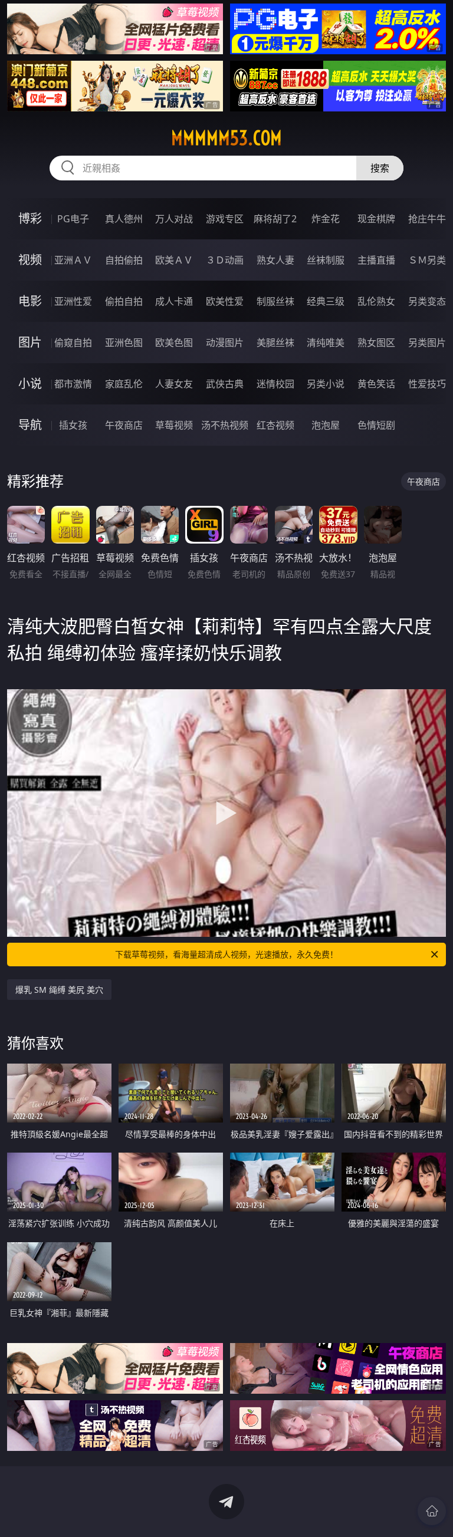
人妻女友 (174, 383)
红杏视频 (275, 425)
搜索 (379, 168)
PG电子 (73, 218)
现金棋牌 (376, 218)
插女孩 (73, 425)
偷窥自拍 (73, 342)
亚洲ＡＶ (73, 260)
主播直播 (376, 260)
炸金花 (325, 218)
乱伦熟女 (376, 301)
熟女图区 (376, 342)
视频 (30, 260)
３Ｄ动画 (225, 260)
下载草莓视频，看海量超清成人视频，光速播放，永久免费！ (226, 954)
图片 (30, 342)
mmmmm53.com (226, 138)
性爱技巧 (427, 383)
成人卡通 (174, 301)
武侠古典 (225, 383)
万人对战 (174, 218)
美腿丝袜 (275, 342)
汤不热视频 (224, 425)
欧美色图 (174, 342)
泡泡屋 (325, 425)
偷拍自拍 (124, 301)
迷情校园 (275, 383)
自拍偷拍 (124, 260)
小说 (30, 383)
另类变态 (427, 301)
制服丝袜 (275, 301)
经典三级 (325, 301)
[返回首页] (432, 1511)
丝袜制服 (325, 260)
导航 (30, 425)
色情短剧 (376, 425)
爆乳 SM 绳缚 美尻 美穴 (59, 989)
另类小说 (325, 383)
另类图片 (427, 342)
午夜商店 (124, 425)
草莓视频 (174, 425)
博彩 (30, 218)
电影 (30, 301)
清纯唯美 (325, 342)
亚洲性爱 (73, 301)
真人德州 (124, 218)
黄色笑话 (376, 383)
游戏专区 (225, 218)
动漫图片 (225, 342)
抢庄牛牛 (427, 218)
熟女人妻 (275, 260)
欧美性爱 (225, 301)
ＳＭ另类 (427, 260)
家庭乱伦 (124, 383)
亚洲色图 (124, 342)
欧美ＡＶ (174, 260)
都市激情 (73, 383)
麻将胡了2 (275, 218)
